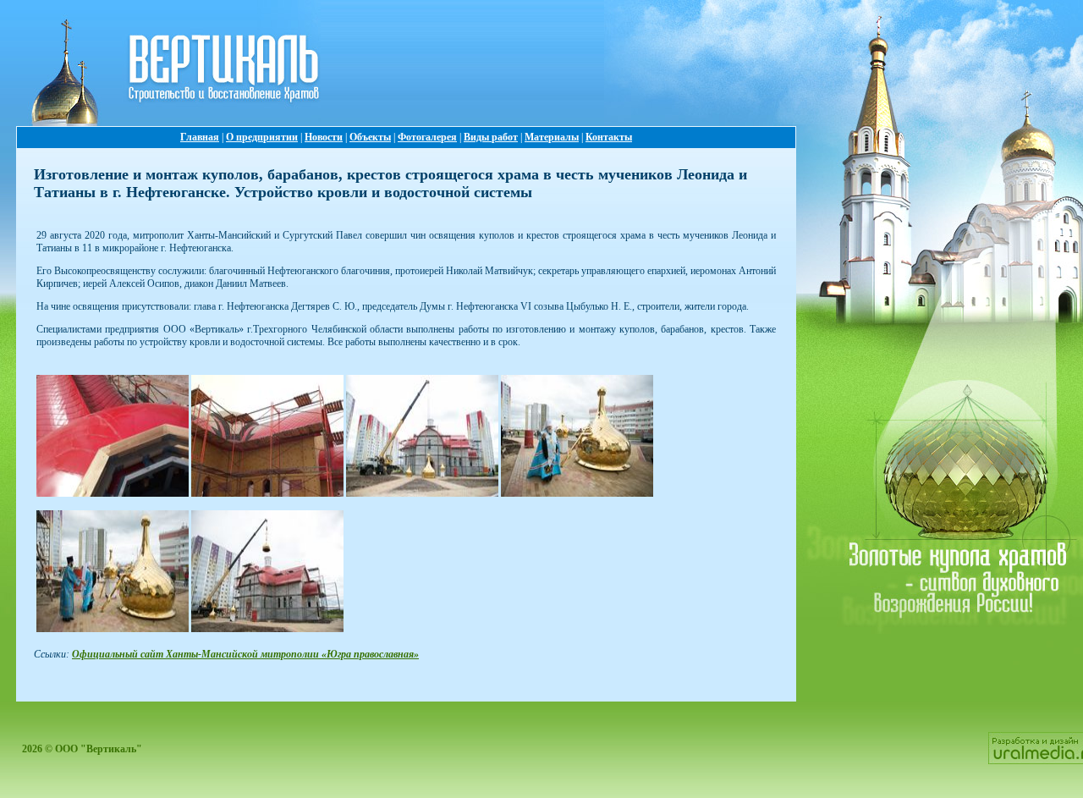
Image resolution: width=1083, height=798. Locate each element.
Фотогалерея (427, 137)
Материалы (552, 137)
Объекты (370, 137)
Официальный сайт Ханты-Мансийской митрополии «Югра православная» (245, 654)
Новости (324, 137)
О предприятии (262, 137)
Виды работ (491, 137)
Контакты (608, 137)
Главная (199, 137)
